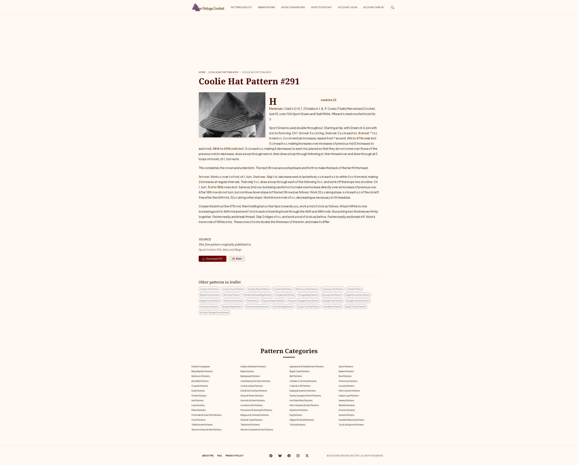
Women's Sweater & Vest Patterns (257, 429)
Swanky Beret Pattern (258, 289)
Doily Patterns (198, 390)
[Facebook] (289, 455)
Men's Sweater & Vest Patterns (304, 405)
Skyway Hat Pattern (332, 294)
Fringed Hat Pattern (285, 294)
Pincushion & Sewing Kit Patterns (256, 410)
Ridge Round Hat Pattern (358, 294)
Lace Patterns (198, 405)
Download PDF (214, 258)
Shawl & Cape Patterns (252, 420)
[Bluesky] (280, 455)
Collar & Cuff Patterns (300, 386)
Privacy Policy (234, 455)
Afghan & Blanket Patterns (253, 366)
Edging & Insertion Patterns (303, 390)
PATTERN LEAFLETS (241, 7)
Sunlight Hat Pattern (332, 300)
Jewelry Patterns (346, 400)
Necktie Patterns (347, 405)
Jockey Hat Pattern (209, 289)
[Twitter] (307, 455)
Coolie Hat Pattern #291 (223, 72)
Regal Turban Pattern (355, 306)
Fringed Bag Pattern (308, 294)
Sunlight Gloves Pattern (358, 300)
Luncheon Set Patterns (252, 405)
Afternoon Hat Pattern (307, 289)
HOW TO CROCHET (321, 7)
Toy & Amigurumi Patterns (351, 424)
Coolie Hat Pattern (282, 289)
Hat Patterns (197, 400)
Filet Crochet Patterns (349, 390)
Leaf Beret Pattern (333, 306)
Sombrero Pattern (209, 306)
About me (208, 455)
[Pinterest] (271, 455)
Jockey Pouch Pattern (233, 289)
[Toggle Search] (392, 7)
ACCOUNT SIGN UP (373, 7)
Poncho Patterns (347, 410)
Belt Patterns (296, 376)
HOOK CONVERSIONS (293, 7)
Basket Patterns (346, 371)
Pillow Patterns (198, 410)
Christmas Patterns (348, 381)
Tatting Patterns (297, 424)
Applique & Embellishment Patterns (307, 366)
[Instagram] (298, 455)
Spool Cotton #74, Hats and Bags (220, 249)
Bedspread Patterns (250, 376)
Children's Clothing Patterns (303, 381)
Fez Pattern (252, 300)
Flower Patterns (199, 395)
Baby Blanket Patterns (202, 371)
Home (202, 72)
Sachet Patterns (346, 415)
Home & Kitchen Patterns (253, 400)
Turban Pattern (354, 289)
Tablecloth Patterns (250, 424)
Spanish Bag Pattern (232, 306)
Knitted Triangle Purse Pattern (214, 312)
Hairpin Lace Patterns (349, 395)
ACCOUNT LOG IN (347, 7)
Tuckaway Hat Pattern (332, 289)
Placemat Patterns (299, 410)
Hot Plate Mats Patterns (301, 400)
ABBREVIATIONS (266, 7)
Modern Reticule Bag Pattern (258, 294)
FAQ (219, 455)
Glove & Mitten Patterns (252, 395)
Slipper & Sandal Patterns (302, 420)
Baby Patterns (247, 371)
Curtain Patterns (346, 386)
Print (239, 258)
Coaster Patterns (199, 386)
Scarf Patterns (198, 420)
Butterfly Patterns (200, 381)
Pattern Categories (200, 366)
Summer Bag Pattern (283, 306)
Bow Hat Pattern (232, 294)
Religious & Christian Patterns (255, 415)
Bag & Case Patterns (299, 371)
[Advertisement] (289, 37)
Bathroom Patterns (200, 376)
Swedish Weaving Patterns (351, 420)
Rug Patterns (296, 415)
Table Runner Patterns (202, 424)
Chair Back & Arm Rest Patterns (255, 381)
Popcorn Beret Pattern (273, 300)
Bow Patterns (345, 376)
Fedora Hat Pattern (233, 300)
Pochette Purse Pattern (257, 306)
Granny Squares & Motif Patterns (305, 395)
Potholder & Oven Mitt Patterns (206, 415)
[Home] (208, 6)
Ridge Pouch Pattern (210, 300)
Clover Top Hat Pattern (308, 306)
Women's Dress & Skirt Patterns (206, 429)
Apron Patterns (346, 366)
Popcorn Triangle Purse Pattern (303, 300)
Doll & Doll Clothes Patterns (254, 390)
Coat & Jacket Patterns (252, 386)
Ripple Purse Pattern (210, 294)
